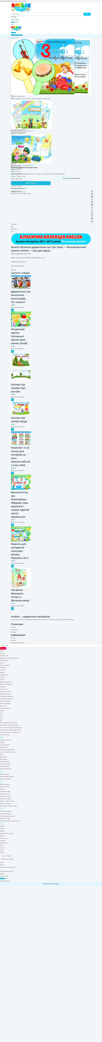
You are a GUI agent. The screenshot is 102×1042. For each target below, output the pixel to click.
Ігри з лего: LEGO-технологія (7, 752)
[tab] (12, 226)
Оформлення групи (5, 794)
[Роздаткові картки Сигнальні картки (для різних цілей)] (21, 326)
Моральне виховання (5, 691)
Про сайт (13, 638)
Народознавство (4, 674)
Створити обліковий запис (6, 871)
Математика (3, 667)
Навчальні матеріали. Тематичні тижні (10, 821)
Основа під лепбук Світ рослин (18, 388)
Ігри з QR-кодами (4, 761)
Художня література (5, 701)
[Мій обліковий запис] (14, 17)
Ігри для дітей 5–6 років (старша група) (10, 732)
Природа (2, 677)
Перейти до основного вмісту (18, 1)
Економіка (2, 670)
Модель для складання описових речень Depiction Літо (19, 551)
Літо (1, 720)
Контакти (13, 640)
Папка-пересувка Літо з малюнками (20, 130)
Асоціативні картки (5, 744)
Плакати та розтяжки (5, 798)
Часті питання (14, 629)
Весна (1, 718)
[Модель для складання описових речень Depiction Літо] (21, 541)
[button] (12, 310)
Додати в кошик (31, 183)
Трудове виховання (5, 694)
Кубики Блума (3, 759)
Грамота (2, 662)
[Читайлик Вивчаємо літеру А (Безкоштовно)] (21, 587)
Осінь (1, 713)
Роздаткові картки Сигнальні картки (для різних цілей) (19, 336)
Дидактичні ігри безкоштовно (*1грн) (9, 658)
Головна (13, 98)
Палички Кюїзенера (5, 764)
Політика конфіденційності (18, 642)
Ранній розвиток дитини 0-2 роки (8, 722)
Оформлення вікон (5, 796)
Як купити (13, 627)
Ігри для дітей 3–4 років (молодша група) (10, 727)
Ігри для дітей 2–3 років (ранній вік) (9, 725)
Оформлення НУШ (5, 818)
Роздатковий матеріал (5, 779)
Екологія (2, 679)
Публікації (13, 632)
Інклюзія (2, 710)
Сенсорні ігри (3, 706)
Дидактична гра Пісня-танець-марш (20, 165)
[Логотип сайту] (21, 11)
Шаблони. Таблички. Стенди (7, 801)
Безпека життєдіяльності (6, 684)
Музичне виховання (5, 703)
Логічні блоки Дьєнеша (6, 768)
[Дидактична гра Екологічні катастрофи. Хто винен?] (21, 288)
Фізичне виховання (5, 708)
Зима (1, 715)
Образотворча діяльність (6, 696)
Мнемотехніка (3, 747)
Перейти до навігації (5, 1)
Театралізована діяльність (7, 698)
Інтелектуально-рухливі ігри (7, 749)
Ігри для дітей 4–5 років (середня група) (10, 730)
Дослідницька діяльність (6, 682)
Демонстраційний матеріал (7, 776)
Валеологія (3, 686)
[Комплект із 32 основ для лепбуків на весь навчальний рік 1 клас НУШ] (21, 444)
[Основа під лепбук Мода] (21, 415)
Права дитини (3, 689)
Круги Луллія (3, 756)
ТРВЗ (1, 754)
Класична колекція (27, 98)
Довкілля (2, 672)
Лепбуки (2, 742)
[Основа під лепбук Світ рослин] (21, 366)
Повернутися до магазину (7, 859)
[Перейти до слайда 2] (51, 613)
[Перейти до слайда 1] (51, 611)
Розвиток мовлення (5, 665)
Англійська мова (4, 660)
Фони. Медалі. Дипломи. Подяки (8, 806)
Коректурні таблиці (5, 766)
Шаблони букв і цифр (5, 803)
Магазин (18, 98)
